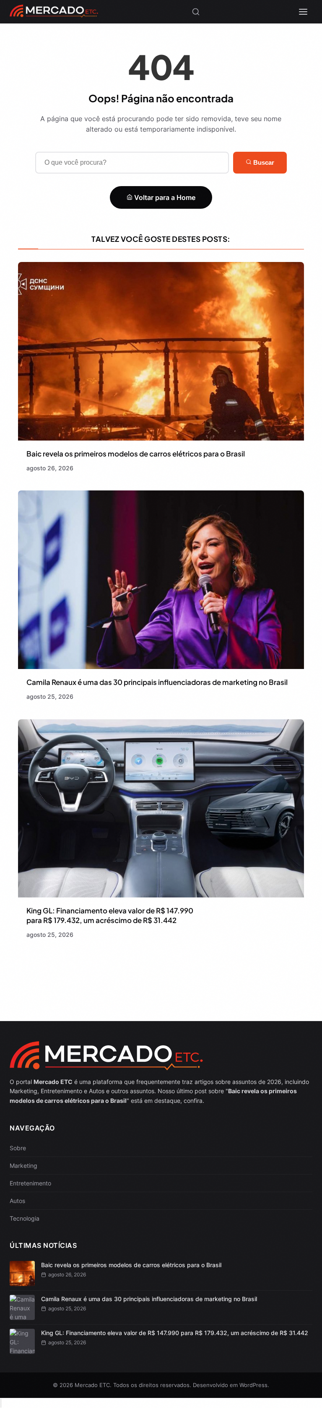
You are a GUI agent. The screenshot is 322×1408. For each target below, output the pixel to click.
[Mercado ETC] (54, 14)
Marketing (23, 1165)
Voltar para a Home (163, 197)
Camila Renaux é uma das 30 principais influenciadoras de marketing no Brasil (157, 682)
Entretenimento (30, 1183)
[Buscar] (196, 12)
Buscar (263, 162)
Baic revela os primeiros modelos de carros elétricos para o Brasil (135, 453)
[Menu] (303, 12)
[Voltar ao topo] (1, 1403)
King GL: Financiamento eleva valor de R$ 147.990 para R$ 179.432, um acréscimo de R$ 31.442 (109, 915)
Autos (17, 1200)
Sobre (18, 1147)
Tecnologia (24, 1218)
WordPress (253, 1385)
